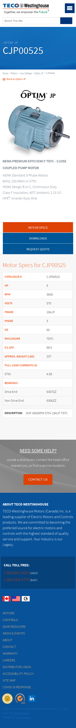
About (7, 640)
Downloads (38, 238)
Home (5, 73)
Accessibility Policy (18, 673)
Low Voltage (26, 73)
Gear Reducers (14, 626)
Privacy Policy (22, 713)
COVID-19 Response (17, 687)
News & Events (14, 633)
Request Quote (38, 249)
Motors (14, 73)
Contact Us (38, 479)
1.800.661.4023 (17, 573)
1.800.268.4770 (17, 579)
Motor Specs (38, 228)
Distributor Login (17, 667)
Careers (9, 660)
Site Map (9, 680)
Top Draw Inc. (23, 717)
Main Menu (70, 8)
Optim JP (38, 73)
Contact (9, 647)
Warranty (10, 653)
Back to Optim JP (16, 79)
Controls (10, 620)
